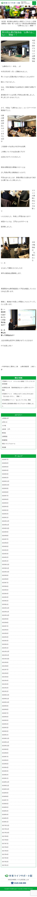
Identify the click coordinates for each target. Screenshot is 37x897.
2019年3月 (5, 771)
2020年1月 (5, 735)
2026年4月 (5, 470)
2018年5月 (5, 807)
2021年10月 (5, 658)
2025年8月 (5, 492)
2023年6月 (5, 586)
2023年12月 (5, 564)
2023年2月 (5, 600)
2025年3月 (5, 510)
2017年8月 (5, 840)
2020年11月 (5, 698)
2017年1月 (5, 865)
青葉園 (4, 447)
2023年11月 (5, 568)
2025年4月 (5, 506)
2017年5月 (5, 851)
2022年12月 (5, 608)
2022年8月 (5, 622)
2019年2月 (5, 774)
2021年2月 (5, 688)
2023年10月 (5, 572)
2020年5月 (5, 720)
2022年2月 (5, 644)
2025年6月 (5, 499)
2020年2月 (5, 731)
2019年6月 (5, 760)
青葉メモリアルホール (8, 443)
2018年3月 (5, 814)
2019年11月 (5, 742)
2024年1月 (5, 561)
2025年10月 (5, 485)
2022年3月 (5, 640)
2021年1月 (5, 691)
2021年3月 (5, 684)
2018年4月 (5, 811)
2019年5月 (5, 764)
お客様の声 (5, 418)
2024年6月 (5, 543)
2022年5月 (5, 633)
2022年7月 (5, 626)
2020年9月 (5, 706)
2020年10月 (5, 702)
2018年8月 (5, 796)
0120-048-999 (20, 883)
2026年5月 (5, 466)
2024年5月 (5, 546)
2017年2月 (5, 861)
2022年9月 (5, 619)
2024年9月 (5, 532)
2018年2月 (5, 818)
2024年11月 (5, 524)
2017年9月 (5, 836)
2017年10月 (5, 832)
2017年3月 (5, 858)
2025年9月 (5, 488)
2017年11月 (5, 829)
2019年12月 (5, 738)
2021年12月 (5, 651)
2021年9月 (5, 662)
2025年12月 (5, 481)
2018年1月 (5, 822)
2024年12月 (5, 521)
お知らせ (4, 422)
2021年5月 (5, 677)
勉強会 (4, 433)
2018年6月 (5, 803)
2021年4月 (5, 680)
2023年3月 (5, 597)
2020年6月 (5, 716)
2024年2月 (5, 557)
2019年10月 (5, 745)
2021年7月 (5, 669)
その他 (4, 425)
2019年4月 (5, 767)
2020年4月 (5, 724)
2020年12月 (5, 695)
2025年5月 (5, 503)
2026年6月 (5, 463)
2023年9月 (5, 575)
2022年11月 (5, 611)
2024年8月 (5, 535)
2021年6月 (5, 673)
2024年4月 (5, 550)
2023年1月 (5, 604)
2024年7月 (5, 539)
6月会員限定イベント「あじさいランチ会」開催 (16, 400)
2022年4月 (5, 637)
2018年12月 (5, 782)
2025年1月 (5, 517)
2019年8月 (5, 753)
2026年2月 (5, 477)
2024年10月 (5, 528)
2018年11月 (5, 785)
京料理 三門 (6, 429)
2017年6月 (5, 847)
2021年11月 (5, 655)
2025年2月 (5, 514)
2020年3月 (5, 727)
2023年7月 (5, 582)
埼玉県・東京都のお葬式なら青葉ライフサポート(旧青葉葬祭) (10, 4)
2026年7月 (5, 459)
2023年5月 (5, 590)
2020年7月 (5, 713)
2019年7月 (5, 756)
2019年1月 (5, 778)
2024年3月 (5, 553)
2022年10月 (5, 615)
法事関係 (4, 436)
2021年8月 (5, 666)
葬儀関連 (4, 440)
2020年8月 (5, 709)
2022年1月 (5, 648)
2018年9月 (5, 793)
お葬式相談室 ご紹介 (28, 366)
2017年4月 (5, 854)
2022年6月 (5, 630)
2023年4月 (5, 593)
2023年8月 (5, 579)
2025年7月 (5, 495)
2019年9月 (5, 749)
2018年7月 (5, 800)
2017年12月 (5, 825)
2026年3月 (5, 474)
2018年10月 (5, 789)
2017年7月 (5, 843)
